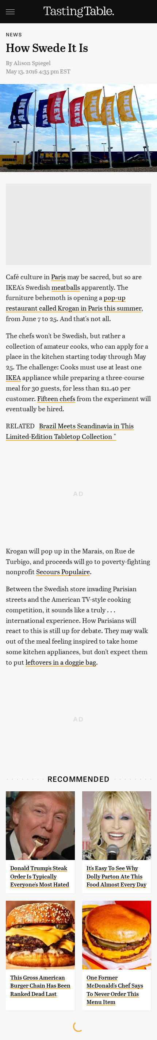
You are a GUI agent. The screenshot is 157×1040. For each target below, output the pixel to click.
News (14, 34)
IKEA (13, 377)
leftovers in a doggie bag (61, 662)
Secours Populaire (63, 571)
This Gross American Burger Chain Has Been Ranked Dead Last (40, 985)
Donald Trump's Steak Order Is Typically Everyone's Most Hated (39, 876)
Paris (58, 276)
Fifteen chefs (56, 398)
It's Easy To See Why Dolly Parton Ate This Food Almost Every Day (116, 876)
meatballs (65, 287)
